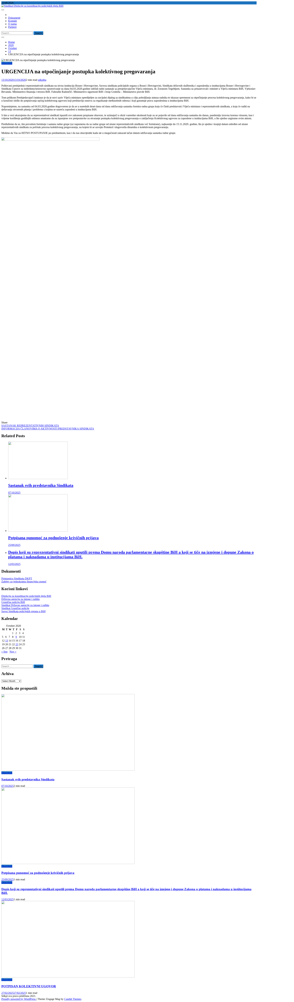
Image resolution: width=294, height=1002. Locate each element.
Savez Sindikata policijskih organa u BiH (23, 611)
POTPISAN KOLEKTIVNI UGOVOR (28, 986)
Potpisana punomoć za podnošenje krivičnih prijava (53, 538)
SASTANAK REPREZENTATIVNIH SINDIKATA (30, 425)
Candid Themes (72, 999)
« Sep (4, 651)
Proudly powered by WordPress (18, 999)
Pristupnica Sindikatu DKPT (16, 578)
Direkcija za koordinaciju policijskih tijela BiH (26, 596)
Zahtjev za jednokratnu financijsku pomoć (23, 581)
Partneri (12, 27)
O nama (12, 23)
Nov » (13, 651)
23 (16, 644)
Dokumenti (14, 17)
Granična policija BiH (13, 602)
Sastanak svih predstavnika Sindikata (40, 485)
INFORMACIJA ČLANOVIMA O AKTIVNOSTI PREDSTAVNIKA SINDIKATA (47, 428)
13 (6, 640)
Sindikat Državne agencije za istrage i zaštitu (25, 605)
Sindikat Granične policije (15, 608)
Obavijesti (6, 63)
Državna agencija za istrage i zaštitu (20, 599)
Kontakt (12, 20)
